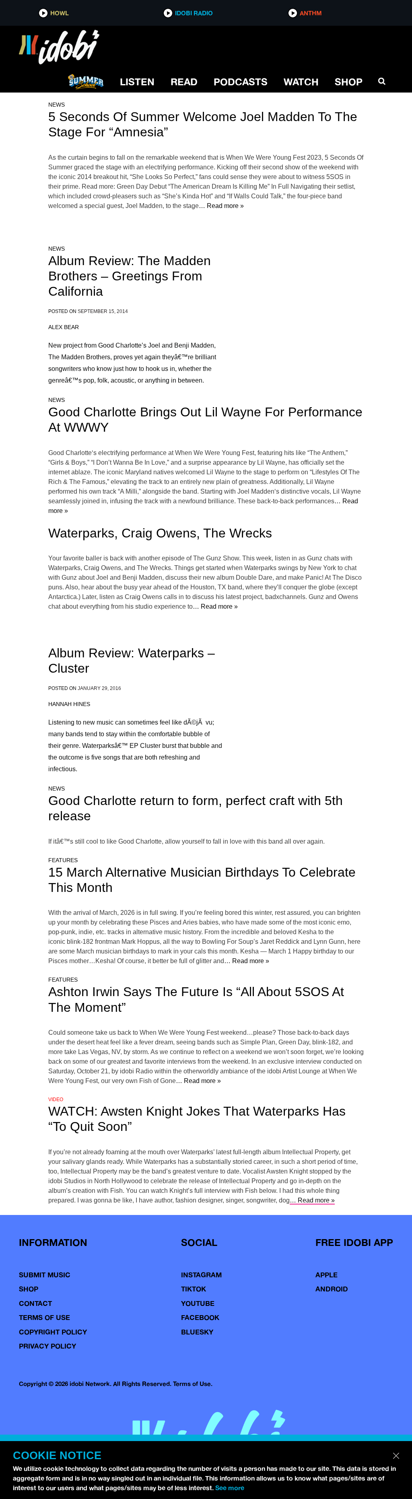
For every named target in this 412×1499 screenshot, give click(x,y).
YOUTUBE (197, 1303)
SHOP (349, 82)
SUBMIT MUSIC (44, 1274)
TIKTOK (193, 1289)
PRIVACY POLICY (47, 1346)
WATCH (301, 82)
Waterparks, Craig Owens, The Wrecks (160, 533)
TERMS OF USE (44, 1317)
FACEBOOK (200, 1317)
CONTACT (35, 1303)
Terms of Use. (192, 1384)
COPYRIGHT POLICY (53, 1332)
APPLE (326, 1274)
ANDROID (331, 1289)
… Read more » (221, 205)
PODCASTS (241, 82)
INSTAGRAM (201, 1274)
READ (184, 82)
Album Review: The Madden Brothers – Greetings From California (129, 276)
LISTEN (137, 82)
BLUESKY (197, 1332)
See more (229, 1488)
